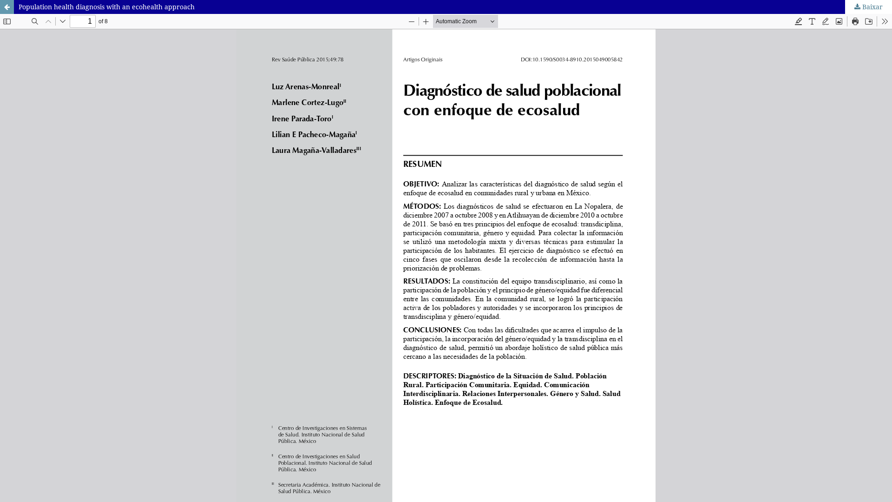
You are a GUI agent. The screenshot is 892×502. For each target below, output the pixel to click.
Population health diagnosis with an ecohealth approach (107, 6)
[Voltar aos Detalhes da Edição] (7, 7)
